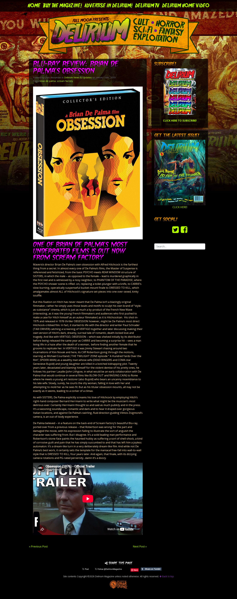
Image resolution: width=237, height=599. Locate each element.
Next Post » (140, 546)
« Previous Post (38, 546)
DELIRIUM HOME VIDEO (185, 6)
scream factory (65, 81)
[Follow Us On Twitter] (175, 229)
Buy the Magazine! (62, 6)
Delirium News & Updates (78, 77)
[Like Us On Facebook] (184, 229)
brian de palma (48, 81)
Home (34, 6)
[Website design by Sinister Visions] (118, 584)
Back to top (168, 576)
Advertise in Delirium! (108, 6)
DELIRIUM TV (147, 6)
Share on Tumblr (151, 569)
